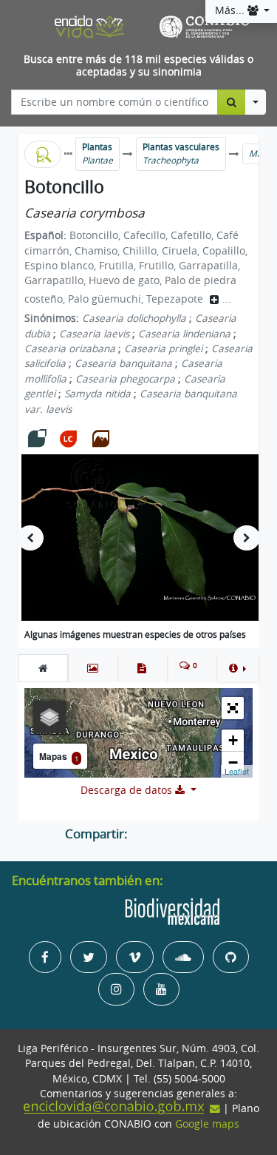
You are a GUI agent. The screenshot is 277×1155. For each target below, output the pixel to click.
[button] (237, 668)
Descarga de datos (128, 790)
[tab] (43, 668)
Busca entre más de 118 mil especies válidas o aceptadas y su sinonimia (138, 65)
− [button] (233, 762)
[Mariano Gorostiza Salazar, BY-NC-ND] (146, 537)
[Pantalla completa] (233, 708)
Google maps (207, 1124)
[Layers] (49, 717)
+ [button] (233, 740)
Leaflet (237, 771)
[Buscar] (231, 102)
